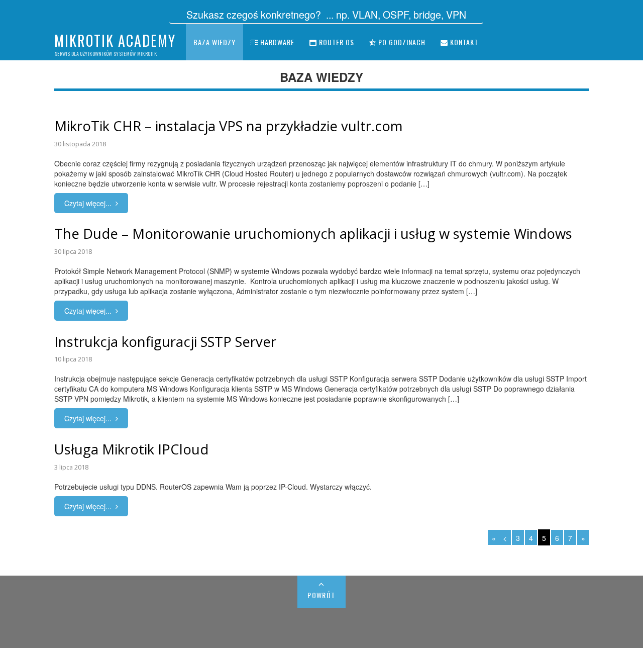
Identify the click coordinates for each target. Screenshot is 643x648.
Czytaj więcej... (88, 203)
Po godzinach (400, 42)
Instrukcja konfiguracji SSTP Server (165, 341)
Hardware (276, 42)
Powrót (321, 595)
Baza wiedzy (214, 42)
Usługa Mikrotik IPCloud (131, 449)
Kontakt (463, 42)
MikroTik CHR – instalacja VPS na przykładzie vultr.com (228, 126)
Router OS (335, 42)
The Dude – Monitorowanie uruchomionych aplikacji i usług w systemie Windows (313, 233)
